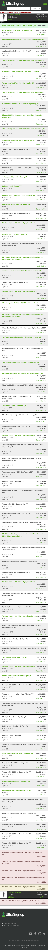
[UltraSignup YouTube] (30, 933)
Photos (12, 19)
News (18, 945)
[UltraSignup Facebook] (35, 933)
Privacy (24, 947)
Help (27, 945)
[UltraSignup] (13, 3)
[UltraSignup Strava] (44, 933)
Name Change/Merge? (22, 12)
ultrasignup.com (13, 925)
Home (5, 945)
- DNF (21, 870)
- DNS (21, 887)
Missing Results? (6, 12)
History (38, 19)
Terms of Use (41, 945)
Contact (33, 945)
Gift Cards (11, 945)
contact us (12, 923)
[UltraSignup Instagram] (40, 933)
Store (23, 945)
